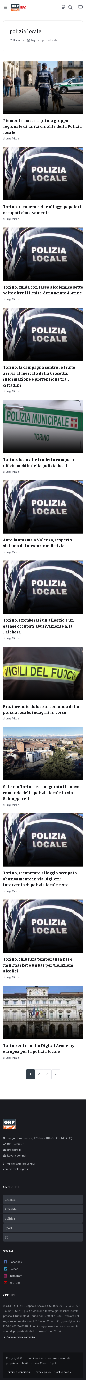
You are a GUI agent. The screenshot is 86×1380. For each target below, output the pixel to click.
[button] (73, 7)
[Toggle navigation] (5, 7)
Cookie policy (62, 1372)
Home (16, 40)
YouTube (15, 1282)
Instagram (15, 1275)
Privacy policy (42, 1372)
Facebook (15, 1261)
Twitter (13, 1268)
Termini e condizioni (18, 1372)
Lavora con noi (16, 1155)
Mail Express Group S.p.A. (39, 1363)
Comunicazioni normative (21, 1337)
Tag (33, 40)
